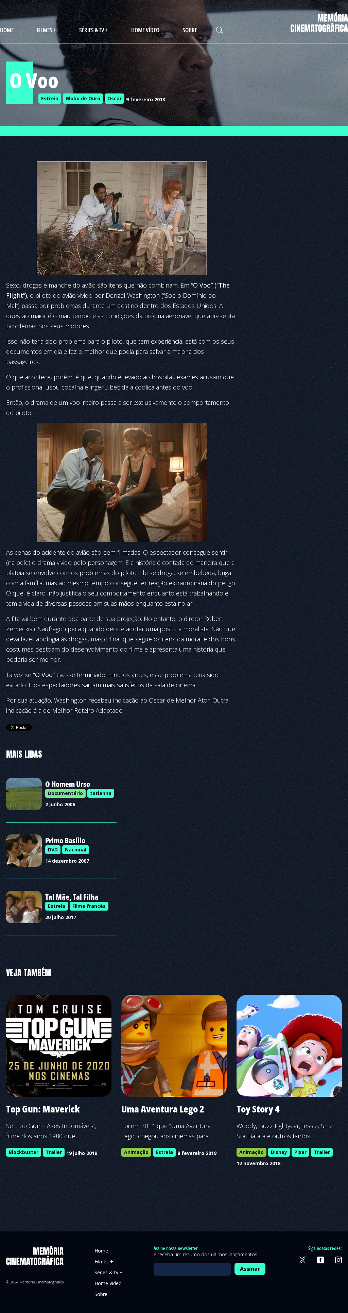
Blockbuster (23, 1152)
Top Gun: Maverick (43, 1108)
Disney (279, 1152)
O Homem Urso (67, 784)
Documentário (65, 793)
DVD (53, 849)
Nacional (75, 849)
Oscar (114, 98)
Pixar (300, 1152)
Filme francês (89, 906)
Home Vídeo (145, 30)
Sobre (189, 30)
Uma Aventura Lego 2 (162, 1108)
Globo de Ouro (83, 98)
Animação (136, 1152)
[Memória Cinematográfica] (319, 27)
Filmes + (46, 30)
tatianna (100, 793)
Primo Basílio (65, 840)
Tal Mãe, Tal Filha (72, 897)
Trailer (54, 1152)
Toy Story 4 (258, 1108)
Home (7, 30)
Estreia (49, 98)
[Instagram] (338, 1260)
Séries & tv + (93, 30)
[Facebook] (320, 1260)
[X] (302, 1260)
